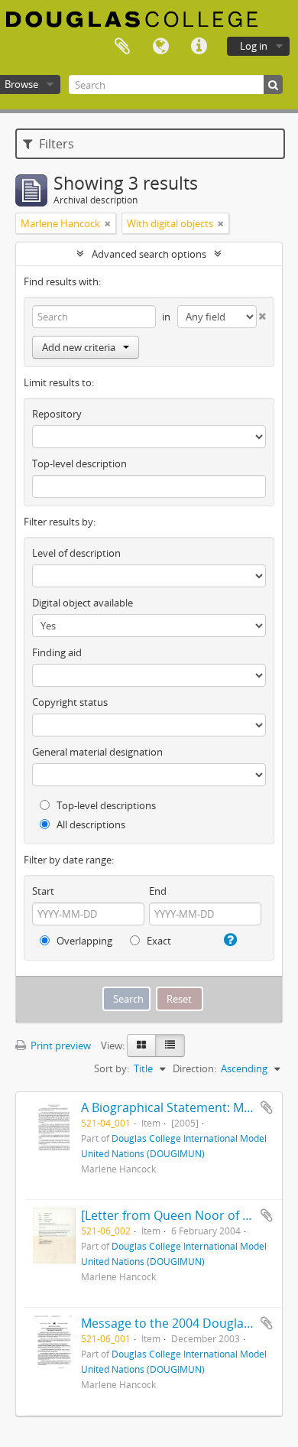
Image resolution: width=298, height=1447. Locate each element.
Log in (253, 46)
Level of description (76, 553)
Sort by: (111, 1068)
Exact (157, 941)
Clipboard (122, 47)
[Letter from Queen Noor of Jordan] (182, 1215)
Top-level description (79, 463)
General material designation (97, 752)
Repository (57, 414)
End (158, 891)
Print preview (59, 1045)
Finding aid (57, 652)
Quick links (199, 47)
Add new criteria (78, 347)
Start (43, 891)
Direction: (194, 1068)
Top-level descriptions (105, 805)
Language (160, 47)
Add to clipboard (266, 1107)
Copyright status (70, 702)
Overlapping (83, 941)
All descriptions (89, 824)
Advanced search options (149, 254)
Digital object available (82, 603)
